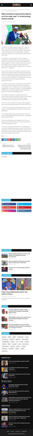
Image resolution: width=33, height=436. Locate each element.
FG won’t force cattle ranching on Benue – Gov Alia (19, 268)
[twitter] (24, 204)
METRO (9, 344)
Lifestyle (4, 344)
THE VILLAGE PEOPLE (20, 433)
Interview (27, 341)
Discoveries (4, 339)
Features (13, 341)
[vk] (24, 210)
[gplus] (9, 207)
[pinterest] (24, 207)
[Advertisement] (16, 230)
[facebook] (9, 204)
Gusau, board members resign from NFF (19, 361)
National (14, 344)
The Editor (5, 21)
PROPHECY (4, 348)
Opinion (18, 346)
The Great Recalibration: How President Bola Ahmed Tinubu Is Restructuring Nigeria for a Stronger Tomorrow (20, 326)
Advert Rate (24, 431)
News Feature (26, 344)
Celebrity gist (20, 337)
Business (4, 337)
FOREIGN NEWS (5, 341)
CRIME (9, 337)
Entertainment (25, 339)
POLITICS (24, 346)
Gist (17, 341)
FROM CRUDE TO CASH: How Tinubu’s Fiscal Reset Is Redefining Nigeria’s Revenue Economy (19, 318)
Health (21, 341)
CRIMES (14, 337)
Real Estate (11, 348)
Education (18, 339)
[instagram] (9, 210)
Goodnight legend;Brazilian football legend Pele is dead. (18, 385)
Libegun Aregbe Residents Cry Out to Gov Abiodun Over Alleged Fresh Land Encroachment (19, 255)
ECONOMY (11, 339)
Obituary (12, 346)
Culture (26, 337)
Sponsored (4, 351)
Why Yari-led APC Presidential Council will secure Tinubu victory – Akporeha (19, 262)
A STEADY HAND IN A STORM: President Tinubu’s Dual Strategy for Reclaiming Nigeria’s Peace (18, 311)
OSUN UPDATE (5, 346)
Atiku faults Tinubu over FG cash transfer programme (19, 374)
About (12, 431)
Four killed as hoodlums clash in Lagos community (18, 368)
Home (3, 9)
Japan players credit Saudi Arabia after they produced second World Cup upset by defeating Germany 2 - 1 (20, 399)
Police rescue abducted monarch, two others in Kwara (14, 293)
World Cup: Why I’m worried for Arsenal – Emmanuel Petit (19, 391)
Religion (17, 348)
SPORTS (22, 348)
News (6, 9)
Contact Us (17, 431)
